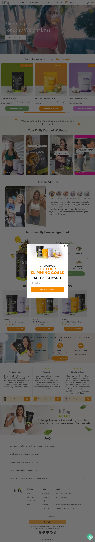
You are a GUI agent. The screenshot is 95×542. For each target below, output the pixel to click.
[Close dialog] (66, 246)
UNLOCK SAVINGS (47, 290)
